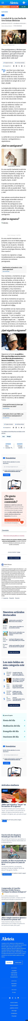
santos (4, 821)
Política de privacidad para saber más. (12, 471)
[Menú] (4, 3)
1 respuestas (5, 598)
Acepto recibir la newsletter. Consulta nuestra (13, 471)
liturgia (9, 436)
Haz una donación (14, 1005)
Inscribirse (6, 474)
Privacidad (14, 1016)
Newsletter (14, 983)
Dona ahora (13, 6)
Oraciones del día (11, 737)
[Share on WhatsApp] (24, 66)
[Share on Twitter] (19, 66)
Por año (14, 992)
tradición (5, 790)
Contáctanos (14, 1013)
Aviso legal (14, 1010)
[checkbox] (3, 470)
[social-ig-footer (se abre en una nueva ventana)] (18, 998)
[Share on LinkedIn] (16, 66)
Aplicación (14, 985)
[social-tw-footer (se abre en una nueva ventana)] (15, 998)
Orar (23, 6)
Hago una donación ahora (11, 520)
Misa (13, 305)
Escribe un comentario (14, 558)
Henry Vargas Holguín (6, 26)
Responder (11, 598)
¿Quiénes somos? (14, 1008)
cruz (3, 436)
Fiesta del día (9, 720)
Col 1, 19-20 (6, 83)
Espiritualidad (4, 12)
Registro (5, 6)
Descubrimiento (14, 977)
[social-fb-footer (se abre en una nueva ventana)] (12, 998)
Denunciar (17, 598)
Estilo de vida (14, 975)
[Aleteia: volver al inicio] (14, 2)
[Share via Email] (21, 66)
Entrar (18, 552)
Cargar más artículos (14, 652)
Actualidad (14, 970)
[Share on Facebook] (13, 66)
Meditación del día (11, 726)
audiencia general (7, 874)
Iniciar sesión (18, 962)
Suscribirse (9, 962)
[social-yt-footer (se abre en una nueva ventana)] (9, 998)
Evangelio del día (11, 731)
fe (3, 846)
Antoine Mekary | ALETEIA (14, 166)
